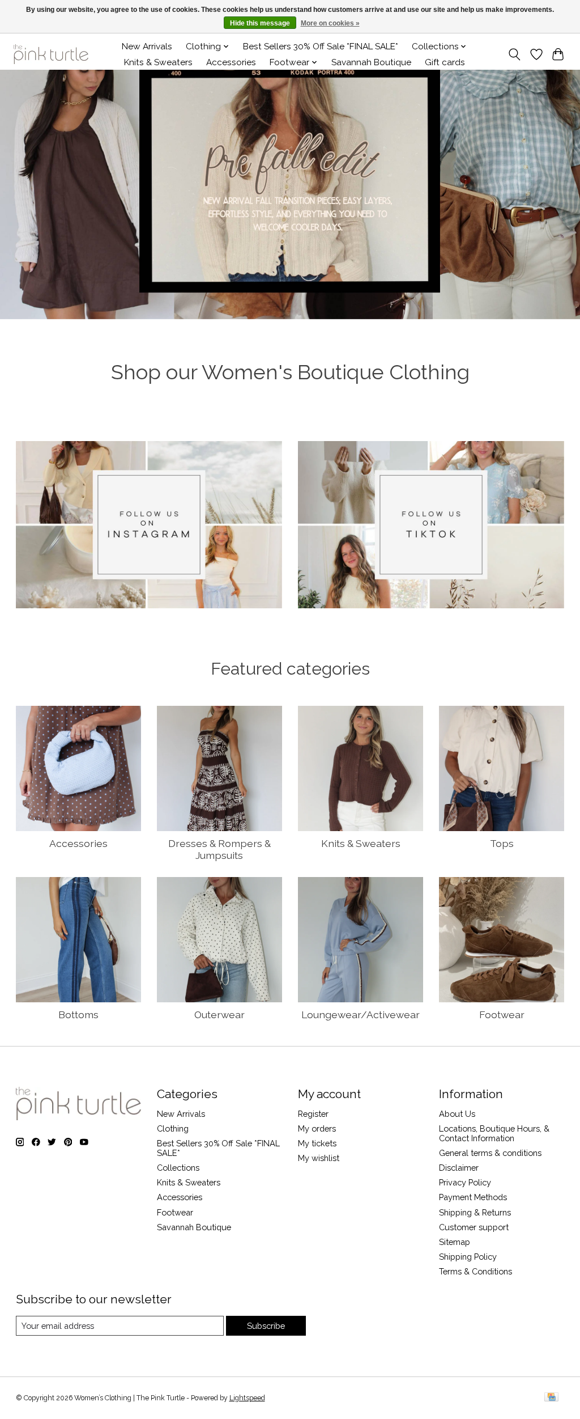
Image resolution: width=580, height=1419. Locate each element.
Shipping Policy (468, 1256)
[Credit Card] (551, 1397)
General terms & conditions (490, 1153)
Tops (502, 843)
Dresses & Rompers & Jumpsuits (219, 849)
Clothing (173, 1128)
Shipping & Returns (475, 1212)
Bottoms (78, 1014)
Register (313, 1114)
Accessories (231, 62)
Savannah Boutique (371, 62)
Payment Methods (473, 1197)
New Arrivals (147, 46)
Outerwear (219, 1014)
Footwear (501, 1014)
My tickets (317, 1143)
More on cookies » (330, 23)
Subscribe (266, 1326)
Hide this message (260, 23)
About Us (457, 1114)
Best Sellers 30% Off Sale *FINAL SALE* (320, 46)
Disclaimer (459, 1167)
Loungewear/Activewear (360, 1014)
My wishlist (318, 1158)
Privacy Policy (465, 1182)
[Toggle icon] (514, 54)
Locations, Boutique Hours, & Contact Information (494, 1133)
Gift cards (445, 62)
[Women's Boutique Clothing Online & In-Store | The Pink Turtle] (51, 54)
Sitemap (454, 1242)
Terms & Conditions (475, 1271)
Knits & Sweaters (158, 62)
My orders (317, 1128)
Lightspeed (247, 1398)
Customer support (474, 1227)
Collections (178, 1167)
